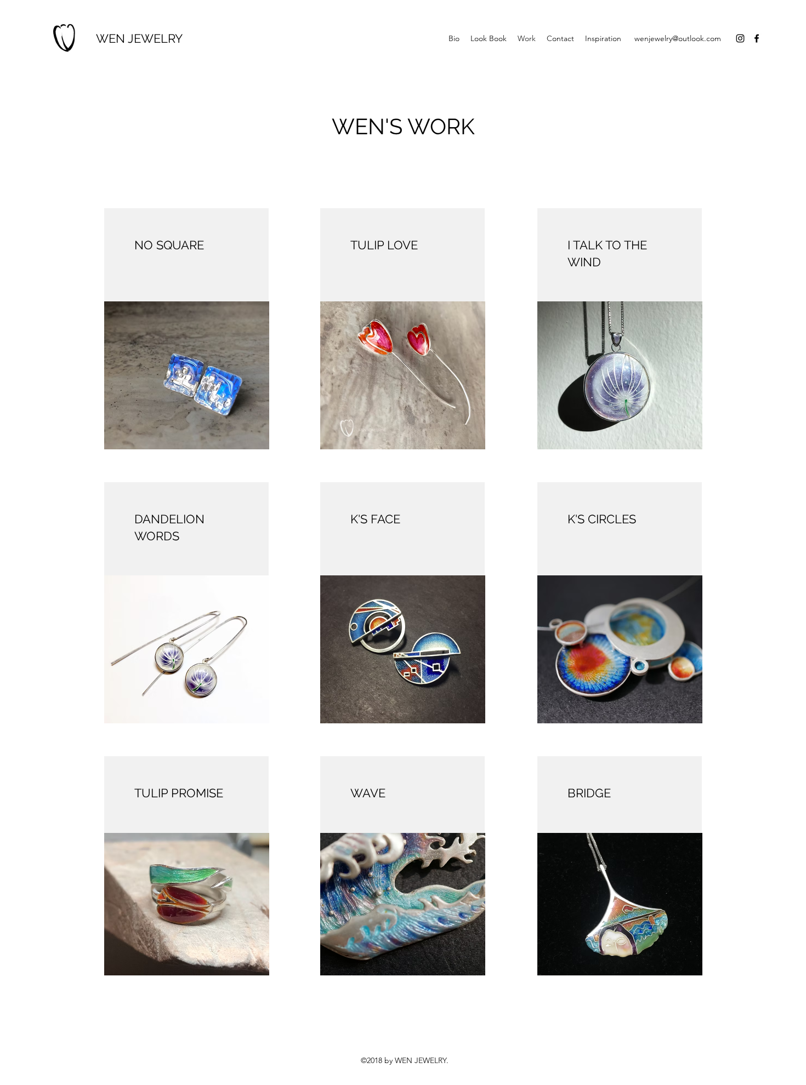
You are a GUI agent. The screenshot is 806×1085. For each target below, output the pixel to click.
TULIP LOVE (384, 245)
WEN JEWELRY (139, 38)
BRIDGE (589, 793)
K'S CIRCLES (601, 519)
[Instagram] (740, 38)
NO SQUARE (169, 245)
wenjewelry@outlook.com (677, 38)
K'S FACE (375, 519)
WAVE (367, 793)
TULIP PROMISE (178, 793)
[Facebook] (756, 38)
